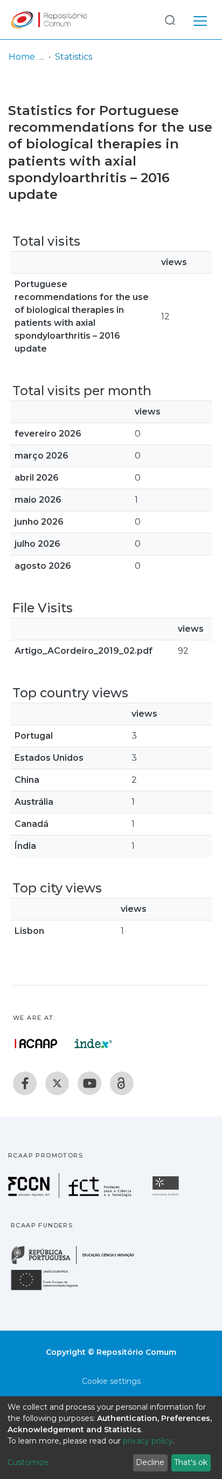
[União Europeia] (51, 1289)
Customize (28, 1462)
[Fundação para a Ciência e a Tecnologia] (71, 1195)
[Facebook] (25, 1083)
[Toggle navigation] (200, 19)
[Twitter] (57, 1083)
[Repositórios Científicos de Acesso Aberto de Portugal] (36, 1043)
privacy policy (148, 1441)
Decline (150, 1462)
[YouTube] (89, 1083)
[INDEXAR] (93, 1043)
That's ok (190, 1462)
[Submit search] (169, 19)
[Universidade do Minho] (167, 1195)
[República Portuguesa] (78, 1263)
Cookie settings (111, 1381)
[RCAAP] (122, 1083)
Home (22, 57)
